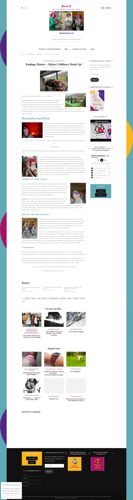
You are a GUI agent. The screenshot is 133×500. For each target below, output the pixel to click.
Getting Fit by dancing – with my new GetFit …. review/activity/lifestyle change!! (54, 373)
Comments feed (26, 482)
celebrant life (27, 298)
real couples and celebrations (31, 332)
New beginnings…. (76, 371)
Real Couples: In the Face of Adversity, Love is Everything (31, 336)
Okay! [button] (16, 495)
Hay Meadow (25, 199)
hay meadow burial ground (53, 298)
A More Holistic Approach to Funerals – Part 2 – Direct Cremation (54, 333)
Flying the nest (53, 399)
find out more (32, 207)
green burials (45, 298)
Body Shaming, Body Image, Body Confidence (31, 373)
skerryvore (82, 298)
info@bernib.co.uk (100, 195)
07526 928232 (101, 191)
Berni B (45, 67)
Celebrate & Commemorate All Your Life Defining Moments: (66, 39)
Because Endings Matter (49, 60)
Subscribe (94, 80)
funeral (39, 298)
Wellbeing (31, 369)
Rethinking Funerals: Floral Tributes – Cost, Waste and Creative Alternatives (72, 288)
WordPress (75, 498)
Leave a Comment (61, 67)
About (92, 49)
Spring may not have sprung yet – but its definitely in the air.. (76, 399)
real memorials (76, 298)
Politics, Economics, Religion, (31, 368)
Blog (66, 49)
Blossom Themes (64, 498)
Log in (24, 474)
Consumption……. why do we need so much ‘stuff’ (31, 398)
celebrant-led (34, 298)
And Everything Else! (31, 328)
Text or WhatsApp (32, 458)
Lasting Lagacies (60, 60)
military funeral (62, 298)
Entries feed (25, 478)
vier (23, 301)
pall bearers (69, 298)
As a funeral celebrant (27, 100)
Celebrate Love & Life (79, 49)
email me (32, 462)
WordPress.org (26, 485)
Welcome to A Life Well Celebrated (49, 49)
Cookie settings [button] (9, 495)
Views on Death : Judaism (76, 332)
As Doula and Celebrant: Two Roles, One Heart (52, 287)
